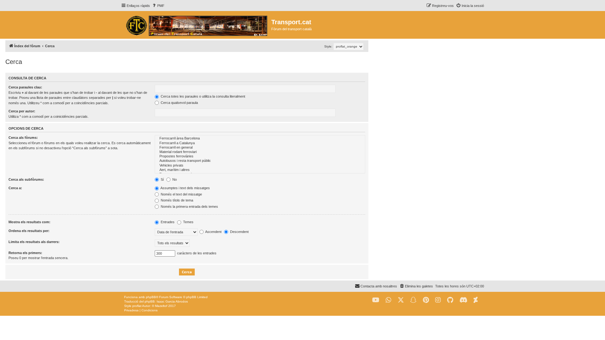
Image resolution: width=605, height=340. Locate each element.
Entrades (167, 222)
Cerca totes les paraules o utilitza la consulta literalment (202, 96)
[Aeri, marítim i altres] (260, 170)
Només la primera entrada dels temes (189, 206)
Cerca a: (15, 188)
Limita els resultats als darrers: (34, 242)
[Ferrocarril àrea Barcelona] (260, 138)
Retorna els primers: (25, 253)
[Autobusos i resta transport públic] (260, 161)
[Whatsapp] (388, 300)
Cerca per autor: (22, 111)
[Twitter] (401, 300)
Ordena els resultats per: (29, 231)
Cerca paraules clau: (25, 87)
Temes (187, 222)
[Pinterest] (425, 300)
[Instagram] (438, 300)
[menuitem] (158, 5)
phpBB (151, 297)
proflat (136, 306)
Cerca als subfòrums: (26, 179)
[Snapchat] (413, 300)
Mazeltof (161, 306)
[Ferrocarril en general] (260, 147)
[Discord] (463, 300)
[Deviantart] (475, 300)
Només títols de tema (176, 200)
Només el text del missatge (181, 194)
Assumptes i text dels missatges (185, 188)
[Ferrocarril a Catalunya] (260, 143)
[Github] (450, 300)
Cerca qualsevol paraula (179, 103)
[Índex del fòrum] (196, 25)
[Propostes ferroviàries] (260, 156)
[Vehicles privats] (260, 165)
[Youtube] (376, 300)
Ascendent (213, 232)
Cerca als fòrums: (23, 137)
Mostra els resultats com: (29, 222)
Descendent (239, 232)
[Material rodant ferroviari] (260, 152)
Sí (162, 179)
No (174, 179)
